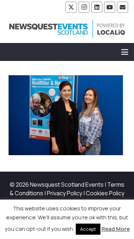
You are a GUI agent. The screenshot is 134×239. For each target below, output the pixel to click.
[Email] (122, 7)
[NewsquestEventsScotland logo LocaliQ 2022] (67, 29)
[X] (71, 7)
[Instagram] (84, 7)
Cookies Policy (105, 193)
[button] (124, 52)
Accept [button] (88, 229)
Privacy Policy (64, 193)
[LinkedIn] (97, 7)
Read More (115, 229)
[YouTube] (109, 7)
